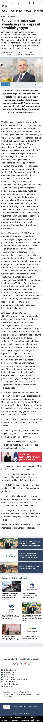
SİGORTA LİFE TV (9, 694)
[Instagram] (17, 663)
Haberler (5, 17)
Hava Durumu (9, 672)
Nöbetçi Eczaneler (10, 670)
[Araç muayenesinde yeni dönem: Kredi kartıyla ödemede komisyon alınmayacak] (11, 587)
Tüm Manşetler (9, 682)
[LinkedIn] (21, 663)
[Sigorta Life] (22, 2)
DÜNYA (19, 11)
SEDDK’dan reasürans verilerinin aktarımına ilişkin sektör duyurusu (11, 616)
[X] (14, 663)
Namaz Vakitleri (9, 675)
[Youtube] (25, 663)
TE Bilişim (26, 713)
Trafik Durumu (9, 677)
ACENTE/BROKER (25, 694)
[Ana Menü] (6, 6)
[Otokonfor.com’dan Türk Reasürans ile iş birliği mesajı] (31, 629)
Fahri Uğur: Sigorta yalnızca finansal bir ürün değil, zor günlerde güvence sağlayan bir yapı (31, 617)
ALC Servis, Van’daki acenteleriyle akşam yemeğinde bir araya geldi (10, 638)
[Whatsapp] (29, 663)
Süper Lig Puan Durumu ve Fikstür (16, 679)
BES (12, 11)
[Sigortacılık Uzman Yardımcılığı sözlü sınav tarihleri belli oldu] (31, 587)
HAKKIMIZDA (8, 697)
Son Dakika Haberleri (11, 684)
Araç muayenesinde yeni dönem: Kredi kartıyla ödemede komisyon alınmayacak (10, 596)
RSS (7, 707)
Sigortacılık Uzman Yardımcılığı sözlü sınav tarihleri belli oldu (30, 595)
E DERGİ (37, 694)
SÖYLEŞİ (27, 11)
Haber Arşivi (8, 686)
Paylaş (6, 84)
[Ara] (3, 6)
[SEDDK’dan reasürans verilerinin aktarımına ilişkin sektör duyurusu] (11, 608)
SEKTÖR (5, 11)
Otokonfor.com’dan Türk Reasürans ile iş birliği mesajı (30, 638)
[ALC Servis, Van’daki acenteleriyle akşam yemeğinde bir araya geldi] (11, 629)
